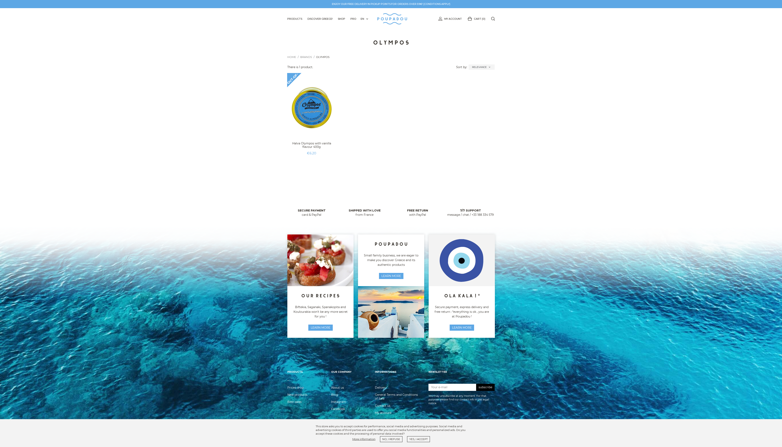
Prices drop (295, 387)
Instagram (338, 402)
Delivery (381, 387)
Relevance (481, 67)
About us (337, 387)
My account (453, 18)
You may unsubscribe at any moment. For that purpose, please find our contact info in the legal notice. (458, 399)
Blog (334, 395)
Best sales (294, 402)
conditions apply (436, 3)
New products (297, 395)
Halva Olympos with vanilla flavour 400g (311, 145)
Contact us (382, 406)
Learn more (391, 276)
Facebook (338, 409)
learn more (320, 327)
